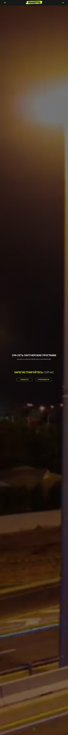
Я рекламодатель (43, 379)
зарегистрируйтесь (28, 372)
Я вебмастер (24, 379)
